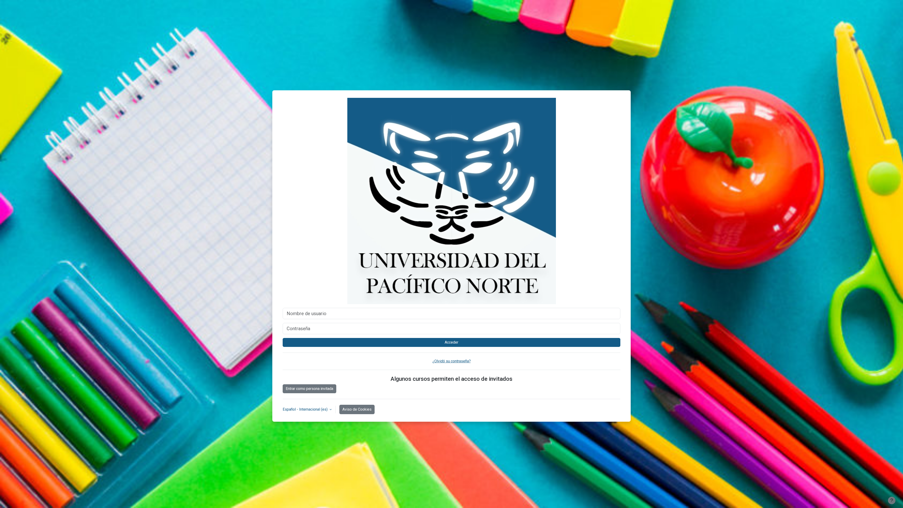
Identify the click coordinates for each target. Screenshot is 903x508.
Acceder (451, 342)
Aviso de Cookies (357, 409)
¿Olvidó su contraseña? (451, 361)
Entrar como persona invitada (309, 388)
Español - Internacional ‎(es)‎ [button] (306, 409)
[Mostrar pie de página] (891, 500)
